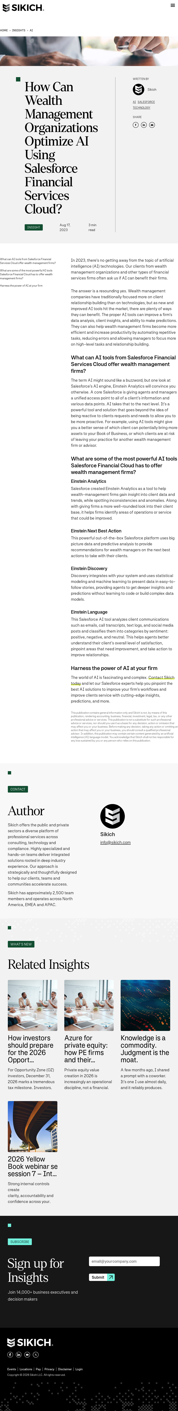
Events (11, 1369)
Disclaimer (65, 1369)
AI (31, 30)
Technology (141, 107)
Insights (18, 30)
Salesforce (146, 102)
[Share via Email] (152, 125)
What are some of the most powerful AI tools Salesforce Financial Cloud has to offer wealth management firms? (26, 274)
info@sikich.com (115, 842)
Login (79, 1369)
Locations (26, 1369)
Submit (98, 1277)
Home (4, 30)
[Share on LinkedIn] (144, 125)
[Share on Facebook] (136, 125)
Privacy (49, 1369)
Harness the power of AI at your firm (21, 285)
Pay (38, 1369)
